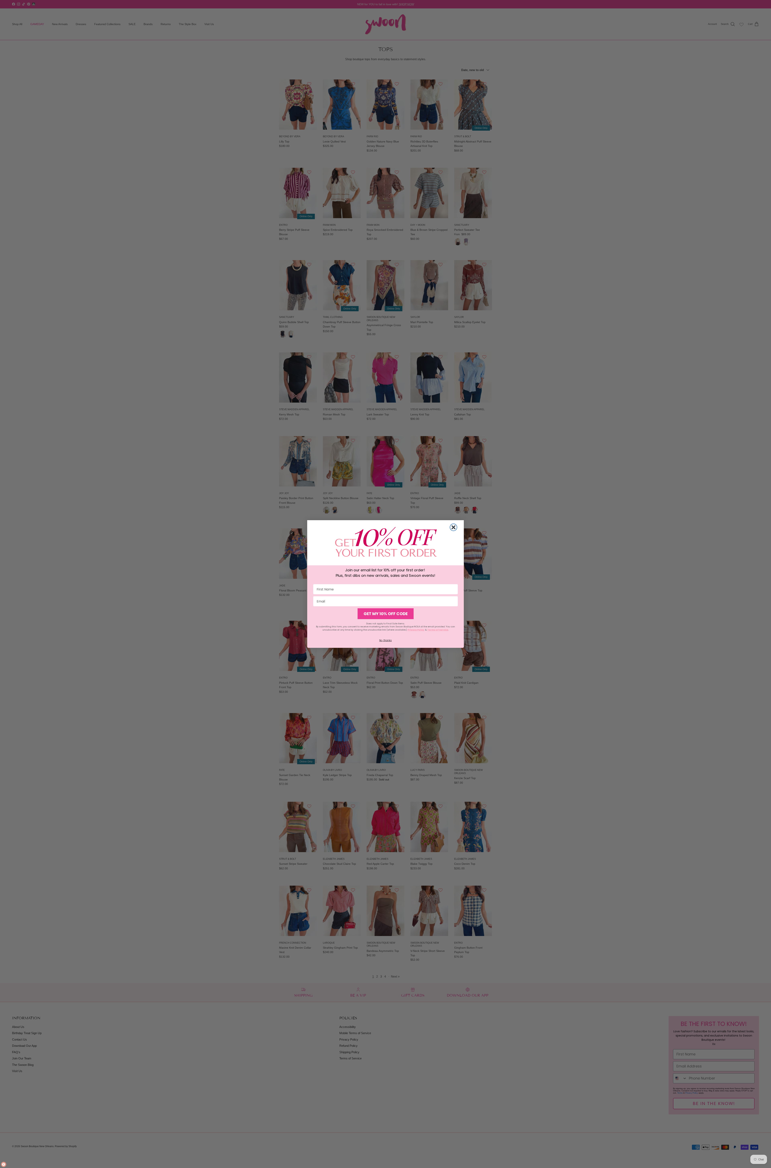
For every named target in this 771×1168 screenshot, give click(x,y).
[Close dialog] (453, 527)
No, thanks (385, 640)
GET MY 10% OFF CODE (386, 614)
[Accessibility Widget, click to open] (3, 1164)
